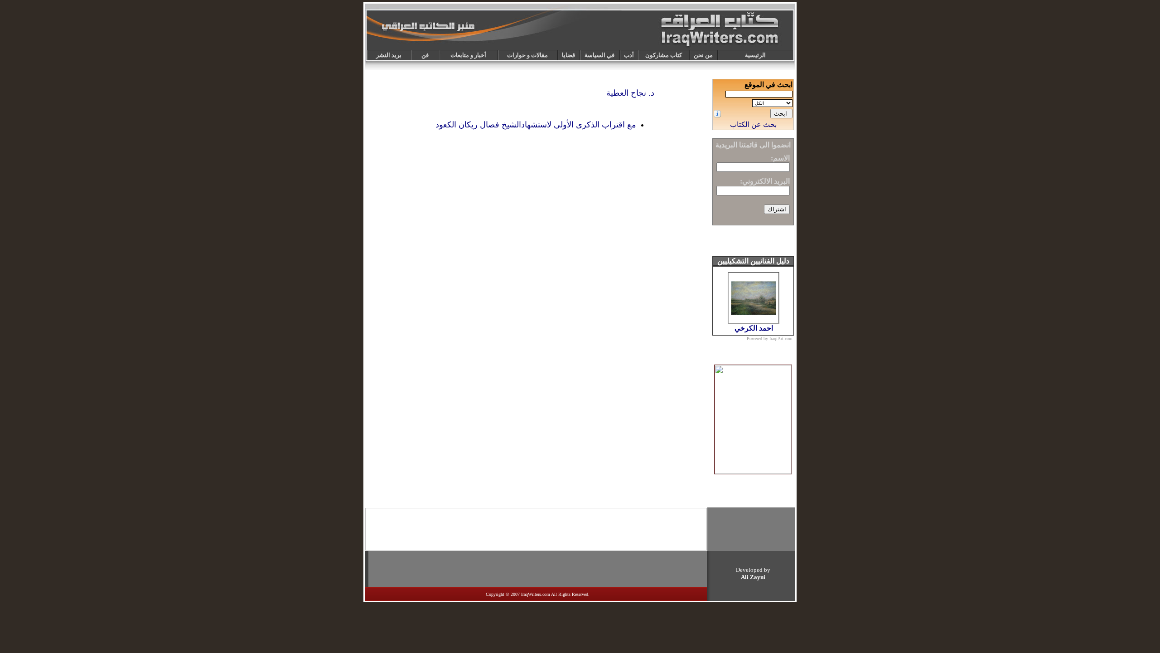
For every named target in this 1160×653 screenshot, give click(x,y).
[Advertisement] (536, 529)
